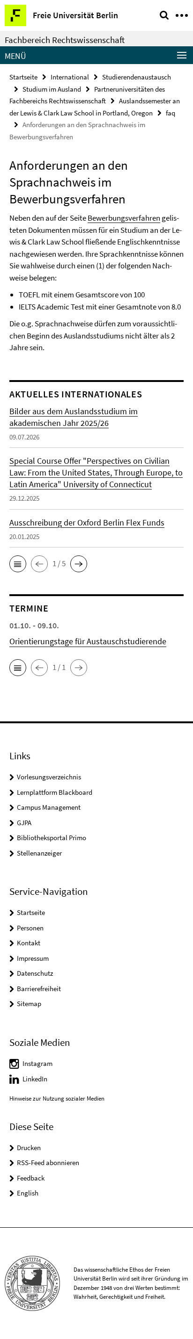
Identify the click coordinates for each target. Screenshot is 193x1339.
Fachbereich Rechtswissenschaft (65, 39)
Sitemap (29, 1003)
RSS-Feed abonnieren (48, 1162)
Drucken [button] (29, 1147)
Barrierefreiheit (39, 988)
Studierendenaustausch (136, 76)
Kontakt (28, 942)
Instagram (37, 1063)
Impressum (33, 958)
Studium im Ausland (51, 89)
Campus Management (49, 807)
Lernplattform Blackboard (54, 792)
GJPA (24, 822)
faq (170, 112)
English (27, 1192)
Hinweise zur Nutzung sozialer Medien (56, 1098)
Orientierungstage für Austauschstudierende (87, 641)
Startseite (23, 76)
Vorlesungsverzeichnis (49, 776)
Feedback (31, 1177)
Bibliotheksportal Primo (51, 837)
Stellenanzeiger (39, 853)
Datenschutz (35, 973)
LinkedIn (34, 1078)
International (70, 76)
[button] (17, 563)
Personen (30, 927)
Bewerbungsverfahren (124, 218)
